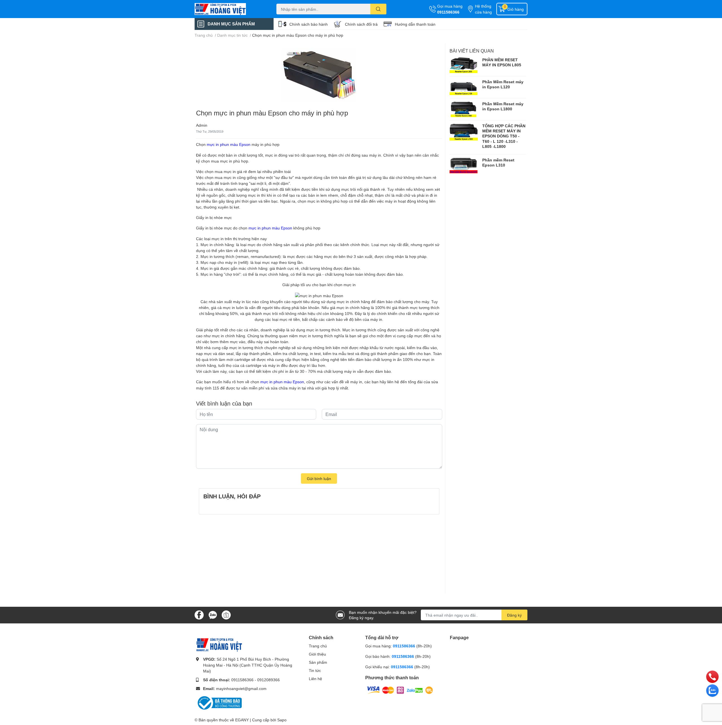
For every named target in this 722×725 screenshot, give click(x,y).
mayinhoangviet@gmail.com (241, 688)
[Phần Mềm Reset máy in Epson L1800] (464, 109)
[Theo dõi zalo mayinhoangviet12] (212, 614)
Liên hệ (315, 678)
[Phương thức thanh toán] (400, 689)
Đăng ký (514, 615)
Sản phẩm (318, 662)
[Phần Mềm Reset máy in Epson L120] (464, 87)
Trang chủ (318, 645)
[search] (378, 9)
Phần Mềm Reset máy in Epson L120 (502, 84)
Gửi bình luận (319, 478)
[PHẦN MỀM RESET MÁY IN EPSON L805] (464, 65)
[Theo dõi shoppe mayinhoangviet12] (226, 614)
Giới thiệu (317, 654)
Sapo (282, 719)
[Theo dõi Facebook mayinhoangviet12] (199, 614)
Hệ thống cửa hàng (483, 9)
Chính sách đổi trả (361, 24)
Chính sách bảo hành (308, 24)
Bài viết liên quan (472, 50)
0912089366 (268, 679)
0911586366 (448, 12)
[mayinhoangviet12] (230, 9)
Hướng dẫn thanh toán (415, 24)
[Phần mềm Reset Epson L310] (464, 165)
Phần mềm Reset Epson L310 (498, 162)
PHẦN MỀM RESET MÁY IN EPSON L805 (501, 62)
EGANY (242, 719)
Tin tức (315, 670)
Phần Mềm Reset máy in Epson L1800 (502, 106)
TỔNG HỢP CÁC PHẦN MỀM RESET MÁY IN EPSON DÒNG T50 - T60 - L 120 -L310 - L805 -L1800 (503, 136)
